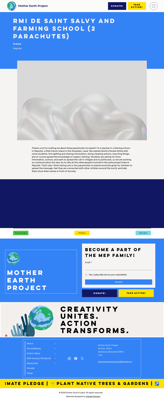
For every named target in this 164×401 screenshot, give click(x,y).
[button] (82, 233)
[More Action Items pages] (55, 353)
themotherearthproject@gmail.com (115, 361)
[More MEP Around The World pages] (55, 358)
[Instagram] (69, 358)
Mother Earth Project (33, 5)
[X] (82, 358)
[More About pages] (55, 343)
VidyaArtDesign (93, 396)
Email (88, 262)
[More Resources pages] (55, 363)
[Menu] (153, 6)
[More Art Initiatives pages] (55, 348)
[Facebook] (76, 358)
